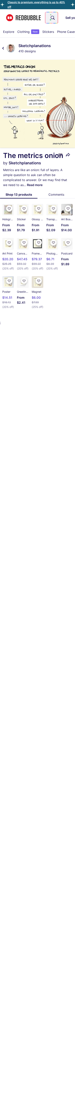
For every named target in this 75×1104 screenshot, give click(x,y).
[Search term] (52, 18)
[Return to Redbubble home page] (23, 17)
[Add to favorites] (60, 155)
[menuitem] (8, 31)
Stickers (48, 32)
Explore (8, 32)
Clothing (27, 32)
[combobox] (51, 17)
